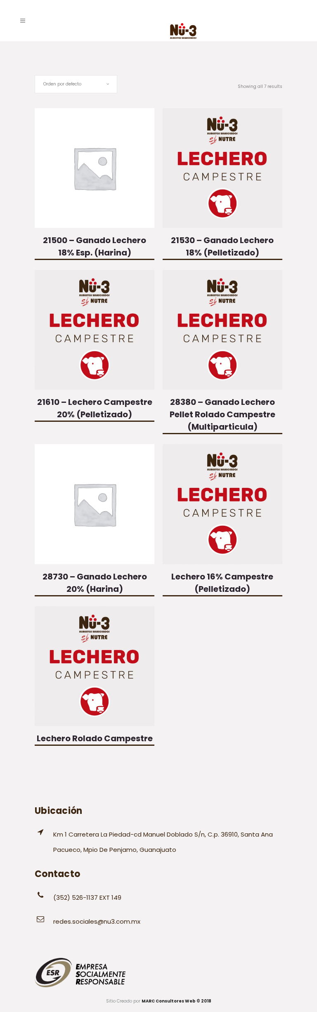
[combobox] (76, 84)
